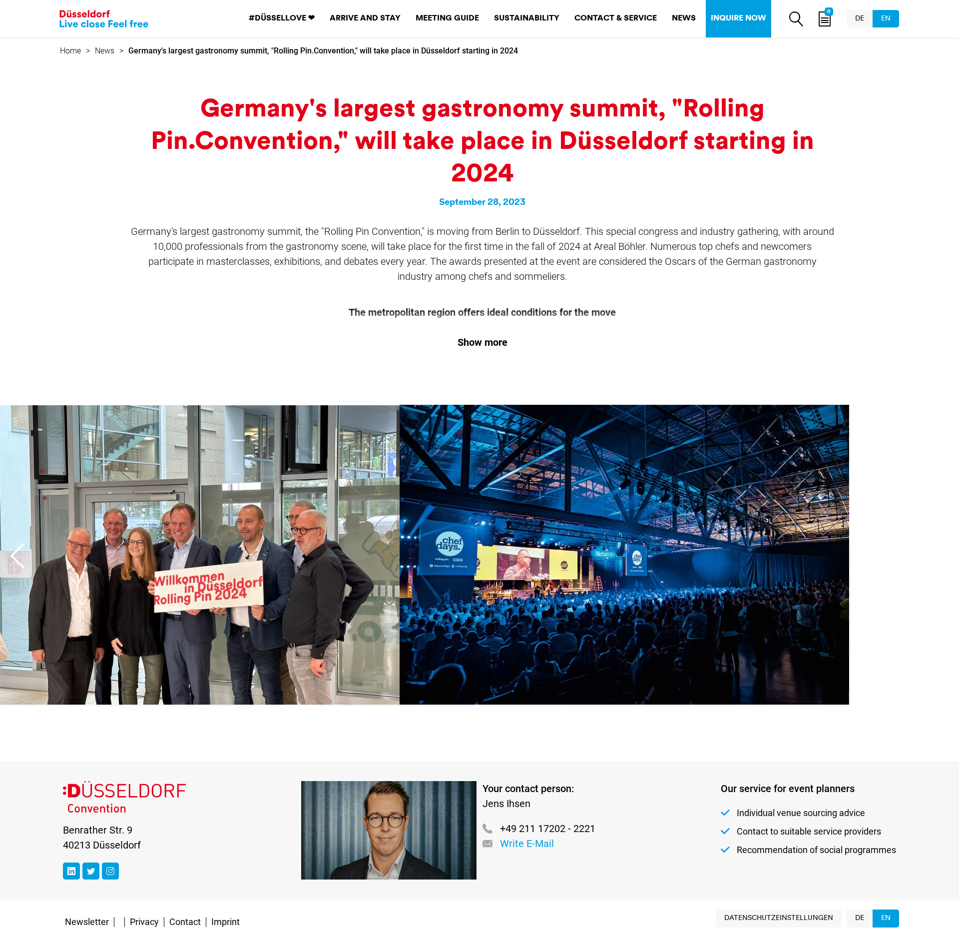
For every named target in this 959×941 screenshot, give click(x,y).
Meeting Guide (447, 18)
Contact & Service (615, 18)
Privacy (144, 922)
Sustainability (526, 18)
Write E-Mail (527, 844)
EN (886, 18)
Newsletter (87, 922)
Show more (482, 342)
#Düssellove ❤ (282, 18)
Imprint (225, 922)
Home (70, 50)
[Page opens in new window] (71, 871)
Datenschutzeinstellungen (778, 918)
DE (859, 18)
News (684, 18)
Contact (185, 922)
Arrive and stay (365, 18)
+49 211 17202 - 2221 (547, 829)
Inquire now (738, 18)
